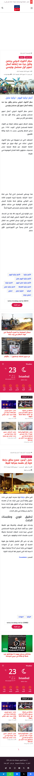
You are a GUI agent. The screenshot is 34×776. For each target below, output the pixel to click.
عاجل (10, 290)
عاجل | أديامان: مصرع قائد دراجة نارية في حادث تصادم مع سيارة (9, 434)
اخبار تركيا (8, 282)
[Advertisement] (17, 31)
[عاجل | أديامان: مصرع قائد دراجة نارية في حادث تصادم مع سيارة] (9, 426)
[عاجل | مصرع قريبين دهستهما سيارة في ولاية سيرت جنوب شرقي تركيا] (9, 404)
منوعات (22, 57)
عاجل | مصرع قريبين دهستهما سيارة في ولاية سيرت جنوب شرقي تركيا (9, 413)
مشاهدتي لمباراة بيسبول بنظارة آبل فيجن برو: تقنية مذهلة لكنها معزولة (25, 413)
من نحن (12, 763)
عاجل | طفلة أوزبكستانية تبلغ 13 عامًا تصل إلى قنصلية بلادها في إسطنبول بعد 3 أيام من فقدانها (25, 436)
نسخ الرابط (17, 305)
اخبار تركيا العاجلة (24, 286)
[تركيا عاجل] (17, 8)
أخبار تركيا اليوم (14, 274)
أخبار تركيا (22, 53)
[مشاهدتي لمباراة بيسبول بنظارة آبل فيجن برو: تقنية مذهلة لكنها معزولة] (25, 404)
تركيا (28, 290)
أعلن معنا (6, 763)
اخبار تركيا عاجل (9, 286)
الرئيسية (28, 53)
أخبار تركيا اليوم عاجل (23, 278)
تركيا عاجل (19, 290)
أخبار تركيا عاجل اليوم (23, 282)
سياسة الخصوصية (20, 763)
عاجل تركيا (26, 295)
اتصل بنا (28, 763)
